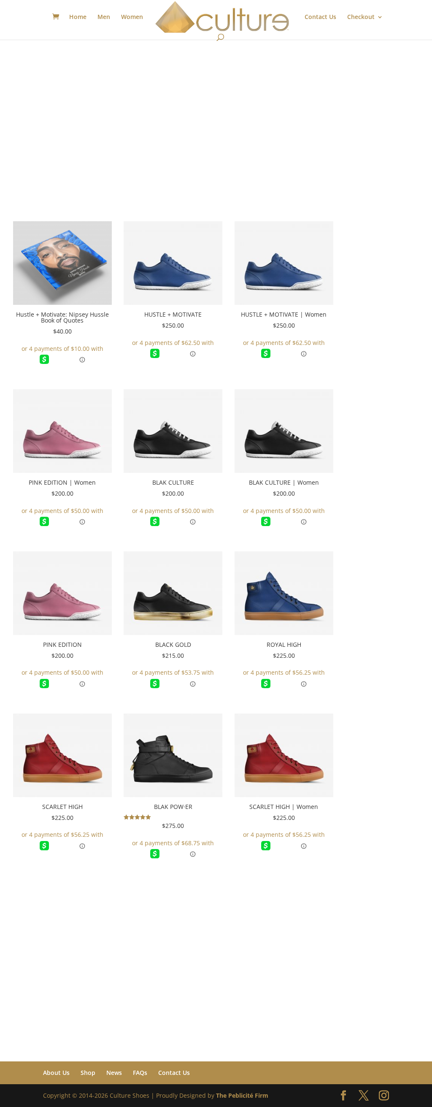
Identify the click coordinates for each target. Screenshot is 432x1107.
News (114, 1073)
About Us (56, 1073)
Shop (88, 1073)
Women (132, 17)
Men (103, 17)
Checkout (361, 17)
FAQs (140, 1073)
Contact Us (320, 17)
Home (77, 17)
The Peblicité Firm (242, 1095)
